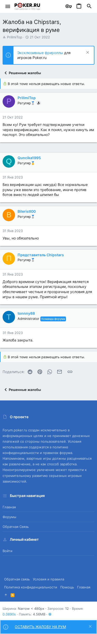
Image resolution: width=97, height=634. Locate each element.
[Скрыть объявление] (87, 53)
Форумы (9, 517)
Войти (7, 551)
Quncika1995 (29, 158)
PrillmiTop (14, 37)
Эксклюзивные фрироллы (40, 52)
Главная (9, 507)
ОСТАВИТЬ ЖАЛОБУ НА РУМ (40, 626)
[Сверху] (6, 595)
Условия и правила (48, 579)
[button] (8, 6)
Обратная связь (16, 527)
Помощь (67, 587)
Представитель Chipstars (41, 255)
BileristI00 (27, 211)
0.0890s (9, 614)
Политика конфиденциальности (30, 587)
